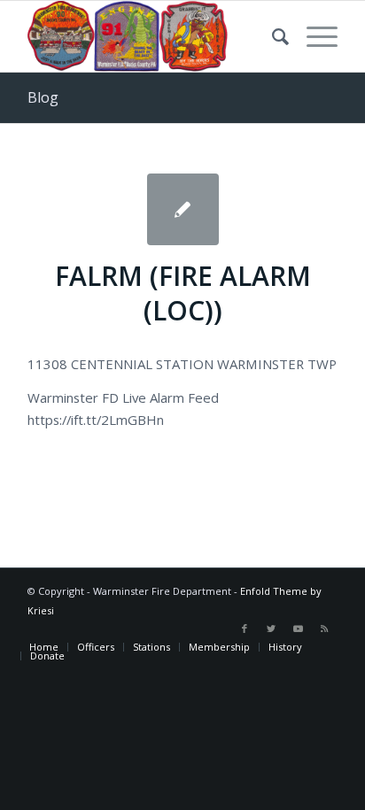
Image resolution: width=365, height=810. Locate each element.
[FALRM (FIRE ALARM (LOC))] (183, 209)
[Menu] (313, 36)
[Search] (271, 36)
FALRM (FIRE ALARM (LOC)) (183, 293)
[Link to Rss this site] (324, 628)
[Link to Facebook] (244, 628)
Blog (42, 97)
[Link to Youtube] (297, 628)
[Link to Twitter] (271, 628)
